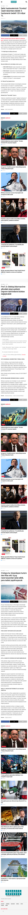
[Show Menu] (1, 2)
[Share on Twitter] (14, 35)
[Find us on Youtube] (5, 911)
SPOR (22, 903)
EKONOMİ (13, 903)
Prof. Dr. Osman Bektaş (18, 395)
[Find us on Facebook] (1, 911)
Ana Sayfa (3, 284)
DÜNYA (3, 241)
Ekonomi (4, 164)
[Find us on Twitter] (3, 911)
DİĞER (6, 905)
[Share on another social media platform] (23, 35)
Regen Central (8, 717)
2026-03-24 (3, 778)
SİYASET (2, 903)
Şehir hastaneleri (9, 109)
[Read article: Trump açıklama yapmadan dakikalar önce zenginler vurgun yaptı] (14, 764)
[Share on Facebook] (5, 35)
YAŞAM (2, 905)
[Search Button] (26, 2)
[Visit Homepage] (14, 2)
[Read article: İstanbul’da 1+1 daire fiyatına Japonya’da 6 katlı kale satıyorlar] (14, 867)
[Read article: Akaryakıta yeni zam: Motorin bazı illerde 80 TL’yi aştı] (14, 790)
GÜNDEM (7, 903)
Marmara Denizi (8, 395)
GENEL (3, 138)
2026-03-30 (3, 144)
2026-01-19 (3, 18)
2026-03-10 (3, 856)
